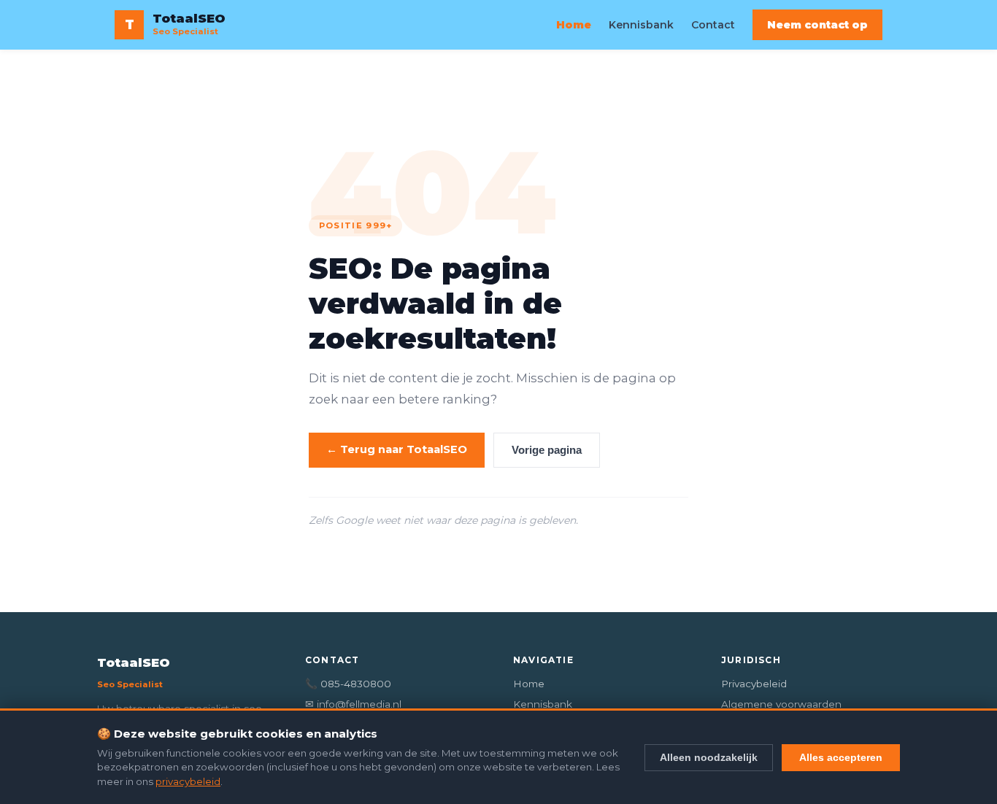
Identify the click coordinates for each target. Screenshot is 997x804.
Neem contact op (817, 24)
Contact (713, 24)
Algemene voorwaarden (781, 704)
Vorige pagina (547, 450)
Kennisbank (641, 24)
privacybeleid (187, 781)
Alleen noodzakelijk (709, 757)
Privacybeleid (754, 683)
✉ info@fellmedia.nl (353, 704)
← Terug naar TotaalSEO (396, 449)
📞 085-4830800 (348, 683)
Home (573, 24)
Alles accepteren (840, 757)
